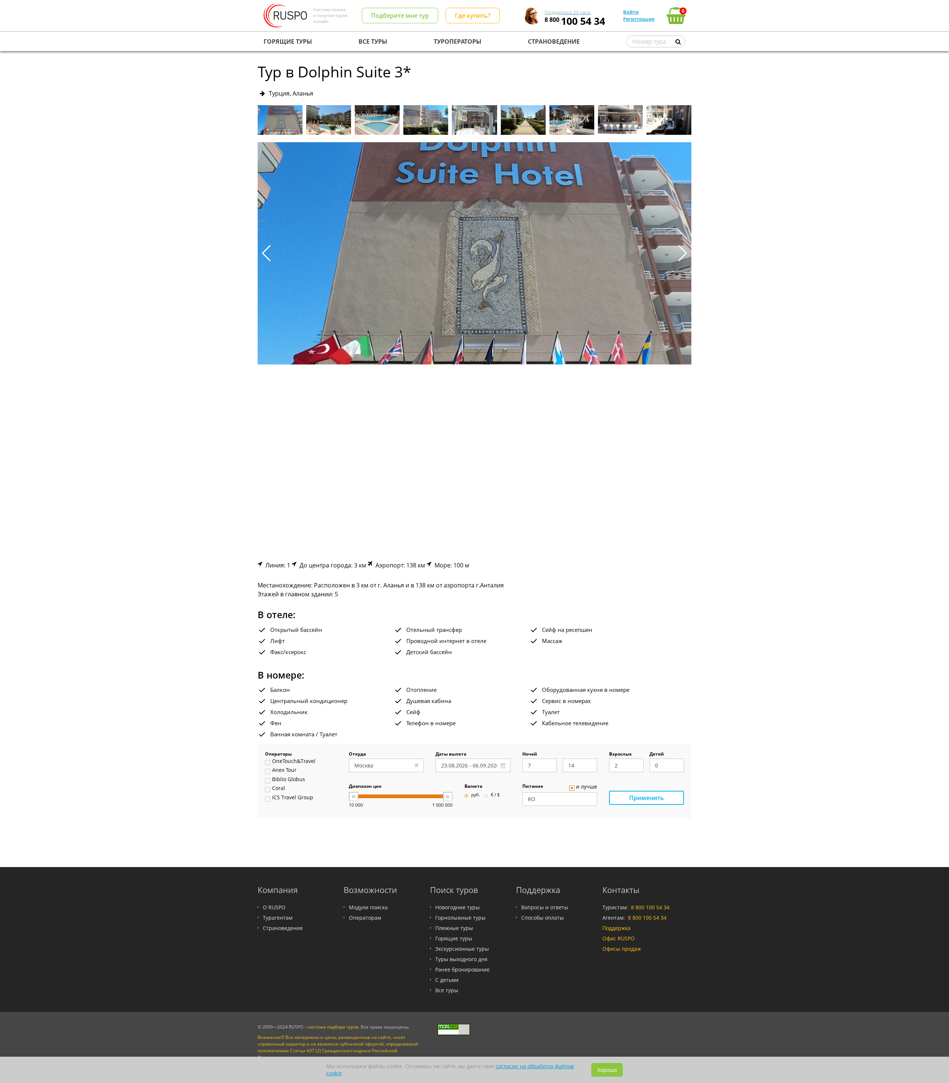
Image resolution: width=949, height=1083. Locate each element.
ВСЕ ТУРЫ (372, 41)
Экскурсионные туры (462, 948)
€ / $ (495, 795)
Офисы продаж (621, 948)
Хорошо (607, 1069)
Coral (278, 789)
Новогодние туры (457, 907)
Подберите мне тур (400, 15)
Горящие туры (453, 938)
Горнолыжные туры (460, 917)
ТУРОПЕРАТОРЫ (458, 41)
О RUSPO (274, 907)
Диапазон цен (365, 786)
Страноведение (283, 928)
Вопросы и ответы (544, 907)
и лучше (586, 787)
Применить (646, 798)
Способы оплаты (542, 917)
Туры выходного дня (461, 959)
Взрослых (620, 754)
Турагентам (277, 917)
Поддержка (616, 928)
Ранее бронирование (462, 969)
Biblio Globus (288, 780)
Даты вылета (451, 754)
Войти (631, 12)
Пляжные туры (454, 928)
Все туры (446, 990)
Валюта (473, 786)
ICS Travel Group (292, 798)
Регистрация (638, 19)
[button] (683, 253)
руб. (475, 795)
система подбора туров (333, 1027)
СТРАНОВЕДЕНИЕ (554, 41)
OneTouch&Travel (293, 761)
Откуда (357, 754)
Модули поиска (368, 907)
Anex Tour (284, 770)
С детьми (447, 979)
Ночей (529, 754)
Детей (656, 754)
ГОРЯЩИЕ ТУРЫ (288, 41)
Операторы (278, 754)
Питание (532, 786)
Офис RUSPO (618, 938)
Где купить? (472, 15)
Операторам (365, 917)
